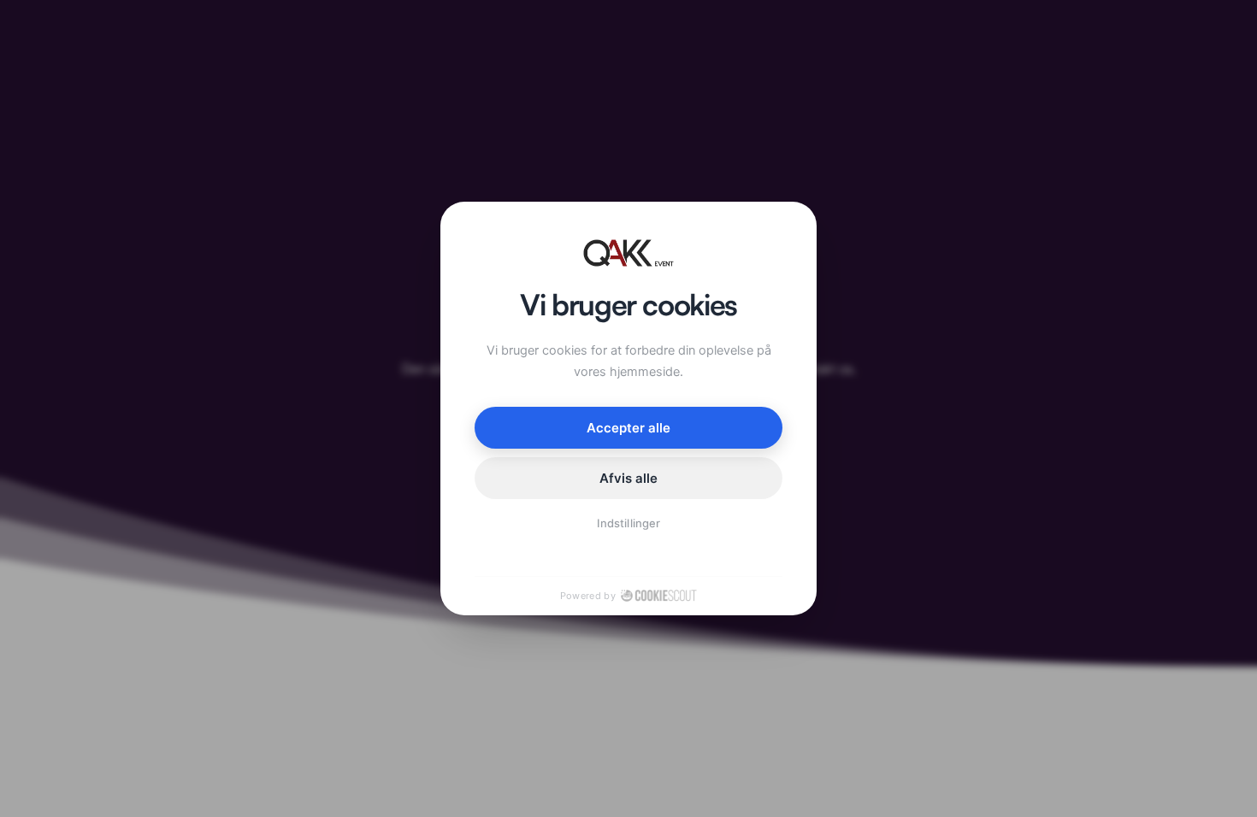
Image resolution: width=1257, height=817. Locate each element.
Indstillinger (628, 523)
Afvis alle (628, 478)
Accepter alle (629, 428)
